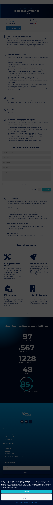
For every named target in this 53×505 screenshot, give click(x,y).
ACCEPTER (26, 491)
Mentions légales (33, 502)
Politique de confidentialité (21, 502)
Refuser (26, 495)
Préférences (26, 498)
